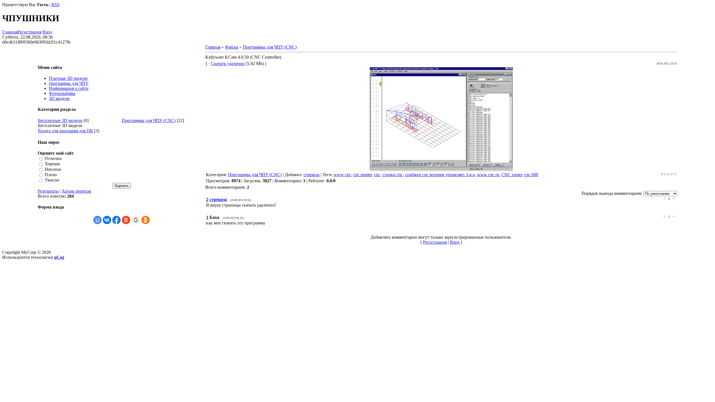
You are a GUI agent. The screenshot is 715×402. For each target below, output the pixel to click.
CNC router (511, 174)
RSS (55, 4)
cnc (377, 174)
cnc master (362, 174)
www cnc (342, 174)
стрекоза (312, 174)
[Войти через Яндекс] (126, 220)
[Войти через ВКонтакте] (107, 220)
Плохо (51, 174)
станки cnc (392, 174)
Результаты (48, 191)
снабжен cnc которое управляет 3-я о (440, 174)
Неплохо (53, 169)
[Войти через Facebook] (116, 220)
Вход (47, 32)
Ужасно (52, 180)
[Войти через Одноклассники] (145, 220)
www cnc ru (488, 174)
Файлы (231, 47)
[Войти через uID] (97, 220)
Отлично (53, 158)
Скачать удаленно (228, 63)
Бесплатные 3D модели (60, 120)
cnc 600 (531, 174)
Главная (9, 32)
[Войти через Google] (135, 220)
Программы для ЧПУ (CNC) (149, 120)
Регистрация (29, 32)
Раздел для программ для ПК (65, 130)
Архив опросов (76, 191)
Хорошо (52, 164)
